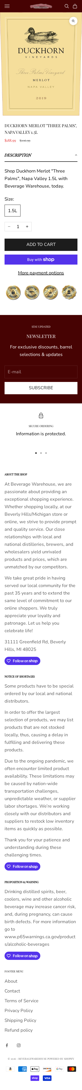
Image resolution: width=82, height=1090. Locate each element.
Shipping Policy (20, 1020)
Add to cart (41, 244)
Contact (12, 991)
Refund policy (19, 1030)
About (11, 981)
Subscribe (41, 388)
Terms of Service (21, 1001)
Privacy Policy (19, 1011)
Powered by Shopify (60, 1058)
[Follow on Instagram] (18, 1045)
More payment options (41, 273)
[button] (41, 155)
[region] (41, 429)
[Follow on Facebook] (7, 1045)
